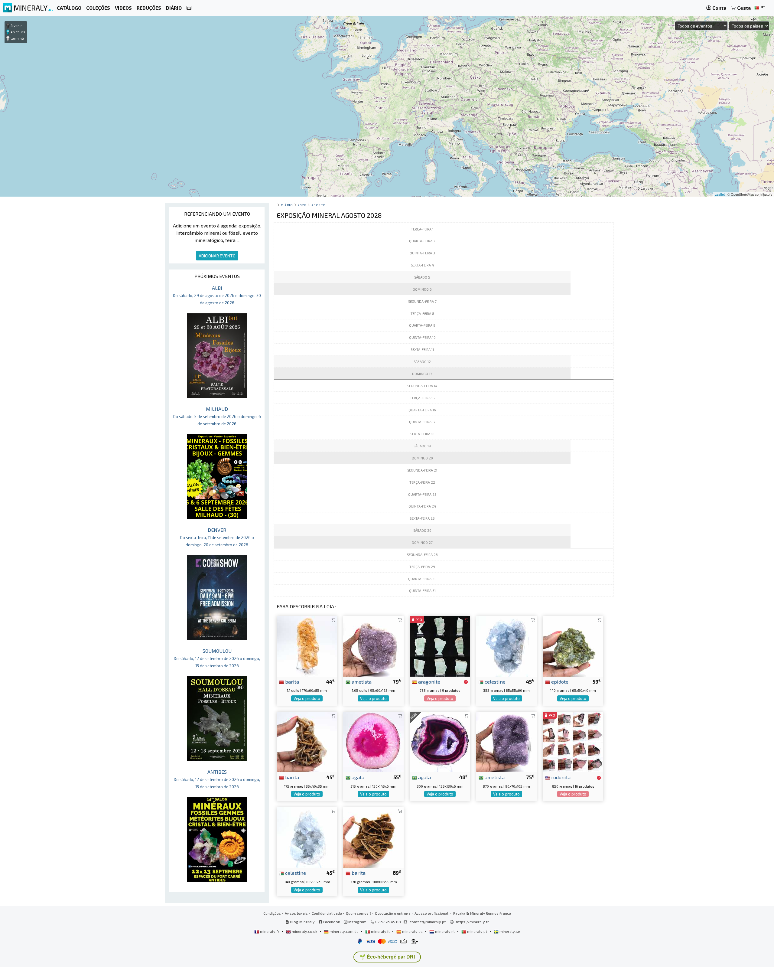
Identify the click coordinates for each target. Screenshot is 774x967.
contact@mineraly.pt (428, 922)
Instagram (356, 922)
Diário (287, 205)
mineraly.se (509, 931)
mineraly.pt (477, 931)
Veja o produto (307, 698)
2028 (302, 205)
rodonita (560, 777)
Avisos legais (296, 913)
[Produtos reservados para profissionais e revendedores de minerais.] (466, 682)
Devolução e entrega (393, 913)
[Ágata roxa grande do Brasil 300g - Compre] (440, 741)
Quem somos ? (358, 913)
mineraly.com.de (344, 931)
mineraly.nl (445, 931)
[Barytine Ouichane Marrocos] (307, 741)
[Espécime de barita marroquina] (373, 837)
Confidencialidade (327, 913)
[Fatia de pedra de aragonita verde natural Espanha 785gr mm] (440, 645)
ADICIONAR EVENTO (217, 255)
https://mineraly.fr (472, 922)
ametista (361, 681)
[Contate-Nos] (189, 8)
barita (291, 681)
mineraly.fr (269, 931)
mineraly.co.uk (304, 931)
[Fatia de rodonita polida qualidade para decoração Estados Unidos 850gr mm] (573, 741)
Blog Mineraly (302, 922)
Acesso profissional (432, 913)
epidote (559, 681)
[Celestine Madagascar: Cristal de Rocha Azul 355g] (506, 645)
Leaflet (720, 194)
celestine (494, 681)
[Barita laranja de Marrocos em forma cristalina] (307, 645)
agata (357, 777)
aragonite (428, 681)
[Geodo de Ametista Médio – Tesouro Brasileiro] (506, 741)
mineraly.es (412, 931)
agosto (318, 205)
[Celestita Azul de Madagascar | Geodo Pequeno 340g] (307, 837)
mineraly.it (380, 931)
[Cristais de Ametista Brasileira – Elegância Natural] (373, 645)
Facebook (331, 922)
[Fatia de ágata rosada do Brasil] (373, 741)
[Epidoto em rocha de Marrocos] (573, 645)
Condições (272, 913)
